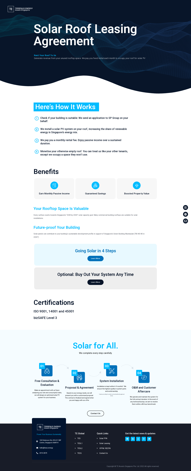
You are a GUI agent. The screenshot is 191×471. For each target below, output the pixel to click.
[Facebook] (127, 439)
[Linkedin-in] (133, 439)
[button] (95, 258)
